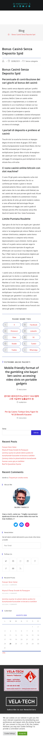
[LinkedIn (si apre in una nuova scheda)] (20, 6)
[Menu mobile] (37, 17)
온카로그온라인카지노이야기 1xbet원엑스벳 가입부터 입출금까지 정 (21, 397)
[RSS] (20, 568)
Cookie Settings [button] (9, 733)
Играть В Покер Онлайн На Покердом (15, 450)
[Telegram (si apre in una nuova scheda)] (29, 6)
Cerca (4, 429)
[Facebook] (13, 561)
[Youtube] (13, 568)
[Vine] (6, 568)
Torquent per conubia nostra (18, 478)
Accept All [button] (22, 733)
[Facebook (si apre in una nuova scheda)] (14, 6)
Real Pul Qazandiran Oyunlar (11, 464)
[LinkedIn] (27, 561)
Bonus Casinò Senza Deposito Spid (23, 35)
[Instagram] (20, 561)
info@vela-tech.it (21, 4)
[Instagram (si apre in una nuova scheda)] (17, 6)
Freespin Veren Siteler (9, 447)
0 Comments (13, 585)
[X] (6, 561)
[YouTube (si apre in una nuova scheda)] (23, 6)
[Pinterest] (35, 561)
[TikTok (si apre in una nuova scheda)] (26, 6)
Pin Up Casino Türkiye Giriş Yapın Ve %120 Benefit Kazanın (21, 413)
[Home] (8, 35)
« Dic (3, 653)
